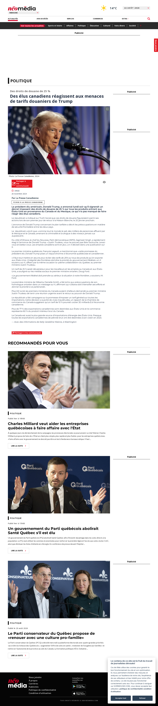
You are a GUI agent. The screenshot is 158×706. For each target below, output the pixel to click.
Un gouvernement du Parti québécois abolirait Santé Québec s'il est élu (53, 530)
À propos (33, 680)
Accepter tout (120, 698)
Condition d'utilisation (40, 693)
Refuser (142, 698)
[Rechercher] (149, 18)
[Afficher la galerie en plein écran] (107, 109)
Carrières (33, 683)
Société (132, 25)
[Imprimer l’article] (104, 182)
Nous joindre (35, 677)
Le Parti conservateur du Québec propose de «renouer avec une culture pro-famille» (51, 635)
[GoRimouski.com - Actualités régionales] (22, 8)
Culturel (106, 25)
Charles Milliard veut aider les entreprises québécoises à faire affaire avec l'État (48, 425)
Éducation (94, 25)
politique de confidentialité (131, 689)
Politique (82, 25)
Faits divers (120, 25)
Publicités (34, 686)
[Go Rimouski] (17, 686)
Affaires (69, 25)
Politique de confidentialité (42, 690)
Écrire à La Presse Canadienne (28, 202)
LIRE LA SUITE (17, 446)
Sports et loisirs (55, 25)
